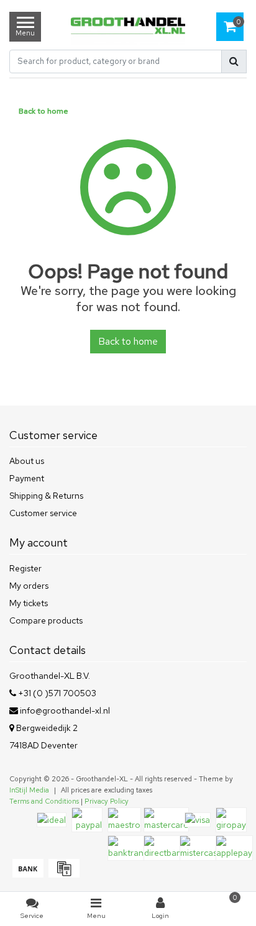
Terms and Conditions (44, 801)
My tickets (28, 603)
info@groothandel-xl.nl (65, 710)
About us (26, 460)
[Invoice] (62, 874)
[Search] (234, 61)
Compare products (46, 620)
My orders (28, 585)
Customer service (43, 513)
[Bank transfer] (27, 874)
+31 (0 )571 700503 (56, 693)
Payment (26, 478)
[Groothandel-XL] (128, 27)
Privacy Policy (107, 801)
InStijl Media (29, 790)
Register (25, 568)
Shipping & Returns (46, 495)
